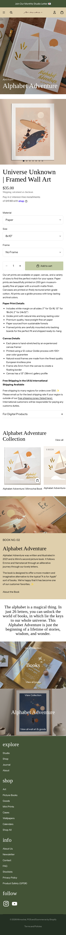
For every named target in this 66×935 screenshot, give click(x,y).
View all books (33, 682)
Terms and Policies (33, 926)
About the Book (11, 591)
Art (4, 789)
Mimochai (21, 919)
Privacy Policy (10, 877)
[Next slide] (59, 468)
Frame (6, 245)
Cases (6, 812)
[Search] (11, 12)
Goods (6, 800)
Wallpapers (9, 818)
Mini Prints (8, 806)
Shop (5, 758)
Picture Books (10, 795)
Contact (7, 860)
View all (59, 439)
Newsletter (9, 854)
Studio (6, 753)
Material (7, 212)
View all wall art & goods (33, 729)
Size (5, 228)
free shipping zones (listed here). (35, 398)
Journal (6, 764)
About (6, 770)
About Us (8, 848)
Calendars (8, 824)
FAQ (5, 866)
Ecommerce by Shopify (45, 919)
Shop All (7, 829)
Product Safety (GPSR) (15, 883)
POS (29, 919)
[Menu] (4, 12)
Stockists (8, 871)
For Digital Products (15, 414)
